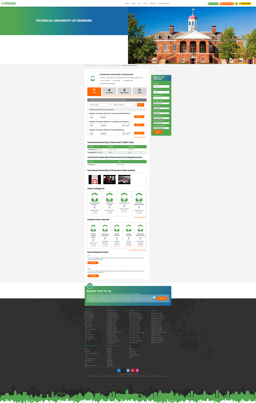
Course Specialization (159, 126)
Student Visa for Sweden (157, 328)
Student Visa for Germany (157, 314)
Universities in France (112, 313)
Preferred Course (158, 121)
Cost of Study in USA (134, 335)
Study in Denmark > (103, 65)
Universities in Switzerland (113, 318)
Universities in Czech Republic (114, 332)
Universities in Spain (111, 321)
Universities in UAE (111, 342)
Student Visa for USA (156, 335)
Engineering (87, 351)
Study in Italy (88, 322)
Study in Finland (88, 324)
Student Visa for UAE (156, 342)
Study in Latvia (88, 327)
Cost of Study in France (134, 313)
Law (86, 363)
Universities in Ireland (112, 320)
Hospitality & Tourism (90, 358)
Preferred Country (158, 116)
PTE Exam (109, 357)
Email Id (155, 89)
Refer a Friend (132, 351)
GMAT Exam (109, 348)
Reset (141, 105)
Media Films (87, 362)
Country (126, 3)
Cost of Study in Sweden (134, 328)
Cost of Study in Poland (134, 325)
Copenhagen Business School (140, 234)
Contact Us (131, 350)
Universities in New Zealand (113, 341)
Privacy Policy (132, 353)
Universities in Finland (112, 327)
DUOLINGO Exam (110, 365)
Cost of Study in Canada (134, 337)
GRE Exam (109, 351)
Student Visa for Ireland (156, 320)
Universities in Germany (112, 314)
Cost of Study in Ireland (134, 320)
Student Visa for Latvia (156, 330)
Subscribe (162, 298)
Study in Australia (89, 336)
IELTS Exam (109, 350)
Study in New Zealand (90, 337)
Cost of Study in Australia (135, 339)
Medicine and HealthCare (90, 365)
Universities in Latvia (111, 330)
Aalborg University (129, 234)
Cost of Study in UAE (133, 342)
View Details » (94, 213)
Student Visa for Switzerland (157, 318)
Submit (158, 132)
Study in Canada (89, 334)
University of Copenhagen (105, 234)
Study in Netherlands (89, 315)
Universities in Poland (112, 325)
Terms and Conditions (134, 355)
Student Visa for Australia (157, 339)
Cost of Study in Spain (134, 321)
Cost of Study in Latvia (134, 330)
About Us (131, 348)
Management (88, 350)
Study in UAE (88, 339)
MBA (86, 348)
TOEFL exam (93, 276)
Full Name (156, 84)
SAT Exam (109, 353)
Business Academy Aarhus (93, 235)
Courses (133, 3)
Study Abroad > (93, 65)
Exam (139, 3)
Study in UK (87, 331)
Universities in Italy (111, 323)
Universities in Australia (112, 339)
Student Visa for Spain (156, 321)
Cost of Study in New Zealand (136, 341)
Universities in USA (111, 335)
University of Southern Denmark (139, 203)
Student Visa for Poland (156, 325)
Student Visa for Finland (156, 327)
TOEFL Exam (109, 355)
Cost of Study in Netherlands (135, 316)
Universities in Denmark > (114, 65)
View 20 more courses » (140, 137)
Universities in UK (111, 334)
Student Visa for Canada (157, 337)
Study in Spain (88, 320)
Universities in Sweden (112, 328)
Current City (156, 111)
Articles (145, 3)
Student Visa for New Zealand (158, 341)
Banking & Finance (89, 360)
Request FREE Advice (227, 3)
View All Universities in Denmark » (138, 250)
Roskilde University (117, 234)
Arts (86, 357)
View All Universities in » (140, 217)
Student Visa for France (156, 313)
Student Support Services (164, 3)
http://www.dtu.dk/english (107, 83)
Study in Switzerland (89, 317)
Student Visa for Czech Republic (158, 332)
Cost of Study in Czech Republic (136, 332)
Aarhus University (124, 203)
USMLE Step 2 (110, 362)
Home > (87, 65)
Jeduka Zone (152, 3)
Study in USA (88, 332)
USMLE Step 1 (110, 360)
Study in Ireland (88, 318)
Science (86, 355)
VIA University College (109, 203)
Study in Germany (89, 313)
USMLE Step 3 (110, 363)
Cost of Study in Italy (134, 323)
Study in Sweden (88, 325)
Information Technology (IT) (91, 353)
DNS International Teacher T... (95, 203)
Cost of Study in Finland (134, 327)
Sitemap (131, 357)
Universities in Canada (112, 337)
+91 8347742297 (246, 3)
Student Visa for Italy (156, 323)
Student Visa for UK (155, 334)
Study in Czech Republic (90, 329)
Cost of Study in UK (133, 334)
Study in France (88, 311)
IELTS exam (93, 262)
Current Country (157, 101)
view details (139, 116)
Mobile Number (157, 95)
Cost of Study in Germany (135, 314)
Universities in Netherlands (113, 316)
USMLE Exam (110, 358)
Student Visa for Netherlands (158, 316)
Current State (157, 106)
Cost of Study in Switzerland (135, 318)
